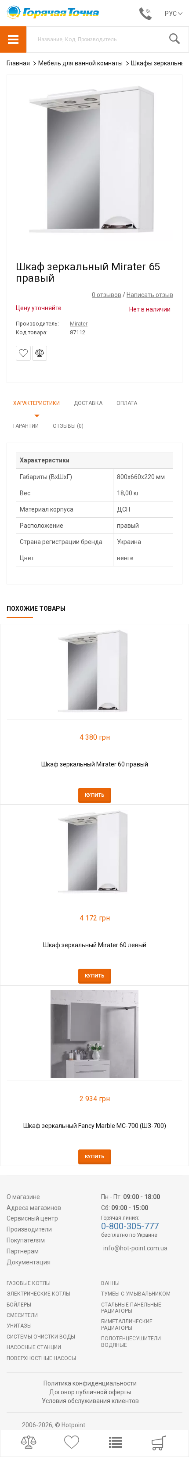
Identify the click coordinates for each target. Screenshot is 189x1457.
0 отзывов (106, 294)
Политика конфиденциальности (90, 1383)
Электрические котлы (38, 1294)
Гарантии (26, 426)
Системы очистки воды (41, 1337)
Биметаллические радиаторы (127, 1324)
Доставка (88, 403)
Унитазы (19, 1326)
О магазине (23, 1196)
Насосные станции (34, 1347)
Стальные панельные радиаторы (131, 1308)
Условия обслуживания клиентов (90, 1400)
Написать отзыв (150, 294)
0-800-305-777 (130, 1226)
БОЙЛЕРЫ (19, 1305)
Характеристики (36, 403)
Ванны (110, 1283)
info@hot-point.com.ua (135, 1248)
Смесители (22, 1315)
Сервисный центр (32, 1218)
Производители (29, 1229)
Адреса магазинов (34, 1207)
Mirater (78, 323)
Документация (29, 1262)
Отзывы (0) (68, 426)
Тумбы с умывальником (136, 1294)
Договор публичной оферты (90, 1392)
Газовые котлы (29, 1283)
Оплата (126, 403)
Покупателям (26, 1240)
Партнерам (23, 1251)
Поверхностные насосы (41, 1358)
